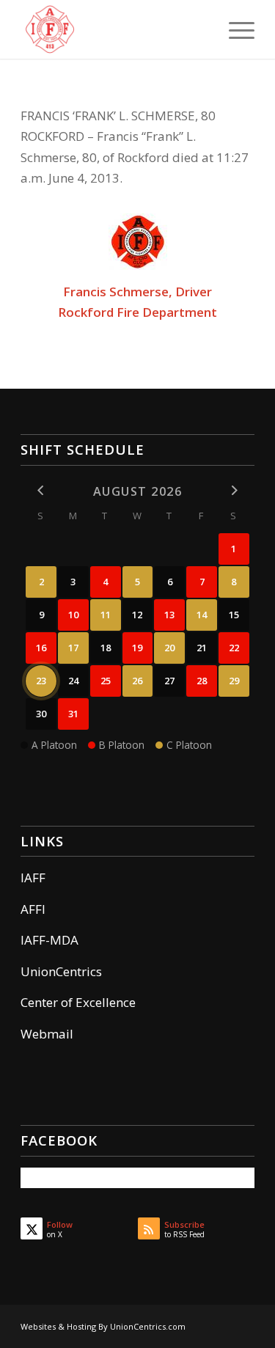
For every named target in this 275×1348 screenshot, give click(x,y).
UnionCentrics (61, 971)
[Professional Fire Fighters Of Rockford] (114, 29)
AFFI (33, 909)
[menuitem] (234, 29)
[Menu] (234, 29)
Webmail (47, 1033)
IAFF (33, 877)
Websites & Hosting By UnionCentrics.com (103, 1326)
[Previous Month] (41, 490)
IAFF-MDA (49, 939)
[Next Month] (234, 490)
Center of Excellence (78, 1002)
